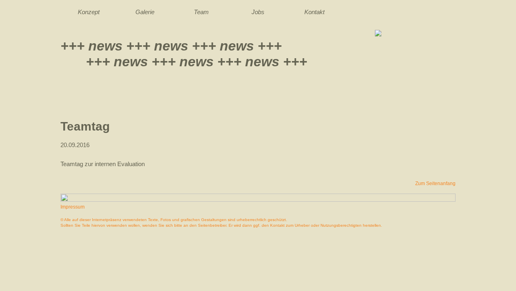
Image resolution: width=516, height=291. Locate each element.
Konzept (89, 11)
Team (201, 11)
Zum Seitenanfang (435, 183)
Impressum (72, 207)
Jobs (258, 11)
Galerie (144, 11)
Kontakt (314, 11)
